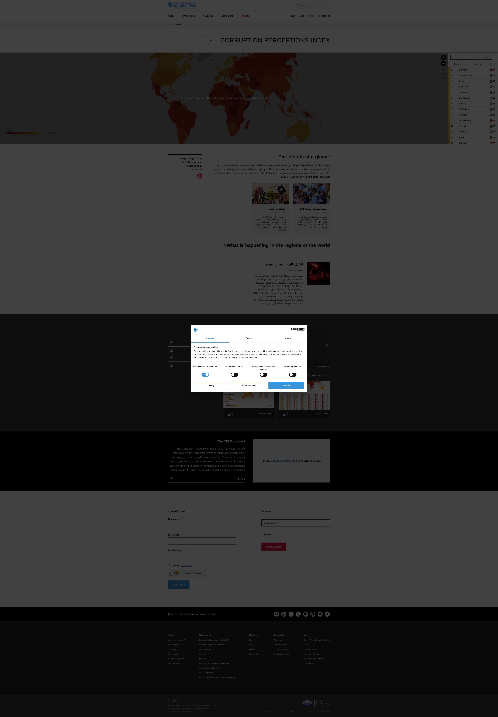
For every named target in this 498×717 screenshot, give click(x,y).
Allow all (286, 385)
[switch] (234, 375)
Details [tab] (249, 338)
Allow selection (249, 385)
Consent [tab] (210, 338)
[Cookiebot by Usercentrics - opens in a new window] (293, 330)
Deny (211, 385)
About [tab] (288, 338)
